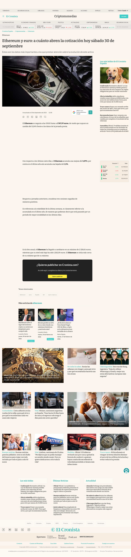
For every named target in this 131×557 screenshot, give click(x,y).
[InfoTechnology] (87, 537)
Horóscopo (100, 523)
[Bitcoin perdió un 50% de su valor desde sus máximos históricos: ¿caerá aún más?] (46, 315)
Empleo (97, 10)
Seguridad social (23, 10)
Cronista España (7, 31)
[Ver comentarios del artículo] (45, 117)
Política (61, 22)
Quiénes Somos (68, 543)
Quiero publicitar (59, 276)
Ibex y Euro (47, 22)
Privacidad (80, 547)
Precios (65, 523)
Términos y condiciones (67, 547)
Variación (114, 163)
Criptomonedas (92, 22)
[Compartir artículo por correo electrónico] (41, 117)
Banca (107, 22)
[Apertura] (40, 537)
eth (44, 295)
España (37, 295)
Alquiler (70, 10)
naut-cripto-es (52, 295)
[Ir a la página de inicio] (12, 16)
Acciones (84, 10)
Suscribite (53, 543)
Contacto (19, 543)
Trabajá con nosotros (108, 543)
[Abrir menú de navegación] (3, 16)
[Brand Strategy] (62, 537)
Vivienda (55, 10)
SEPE (57, 523)
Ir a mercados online (8, 27)
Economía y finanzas (28, 22)
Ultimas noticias (8, 22)
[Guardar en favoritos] (90, 112)
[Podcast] (73, 537)
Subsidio (90, 523)
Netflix (110, 10)
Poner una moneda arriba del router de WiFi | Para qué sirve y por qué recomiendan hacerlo (114, 108)
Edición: (122, 10)
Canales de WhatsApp (36, 543)
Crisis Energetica (78, 523)
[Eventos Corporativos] (51, 537)
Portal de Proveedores (87, 543)
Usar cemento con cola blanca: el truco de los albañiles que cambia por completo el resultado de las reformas (114, 118)
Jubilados (41, 10)
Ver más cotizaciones (122, 27)
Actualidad (75, 22)
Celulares (39, 523)
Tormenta (6, 10)
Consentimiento (91, 547)
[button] (126, 470)
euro (30, 295)
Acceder (123, 16)
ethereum (31, 31)
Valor (126, 163)
